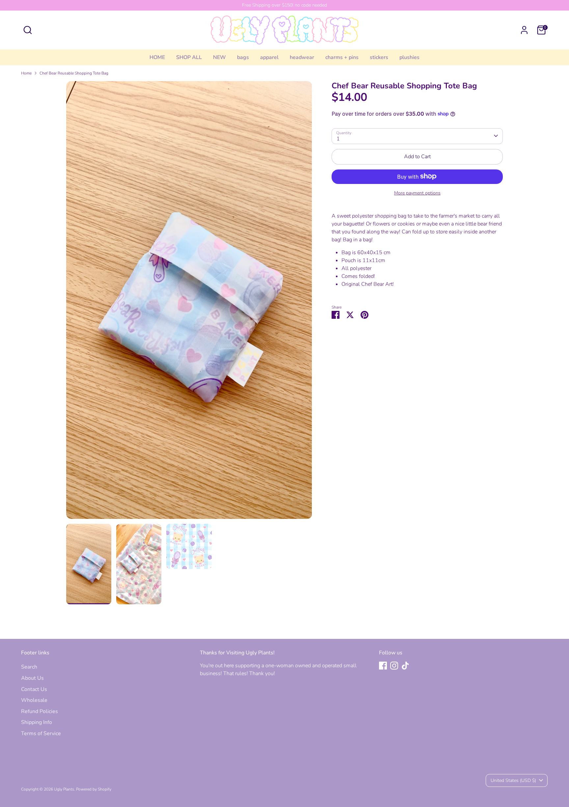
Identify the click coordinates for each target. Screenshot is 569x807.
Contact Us (34, 689)
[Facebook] (383, 666)
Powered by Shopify (93, 789)
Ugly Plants (64, 789)
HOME (157, 57)
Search (29, 667)
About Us (32, 678)
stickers (379, 57)
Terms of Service (41, 733)
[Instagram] (394, 666)
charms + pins (342, 57)
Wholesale (34, 700)
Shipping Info (36, 722)
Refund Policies (39, 711)
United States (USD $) (513, 780)
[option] (189, 302)
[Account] (524, 30)
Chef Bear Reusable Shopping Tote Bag (74, 73)
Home (26, 73)
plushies (409, 57)
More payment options (417, 193)
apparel (269, 57)
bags (243, 57)
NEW (219, 57)
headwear (302, 57)
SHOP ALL (189, 57)
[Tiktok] (405, 666)
